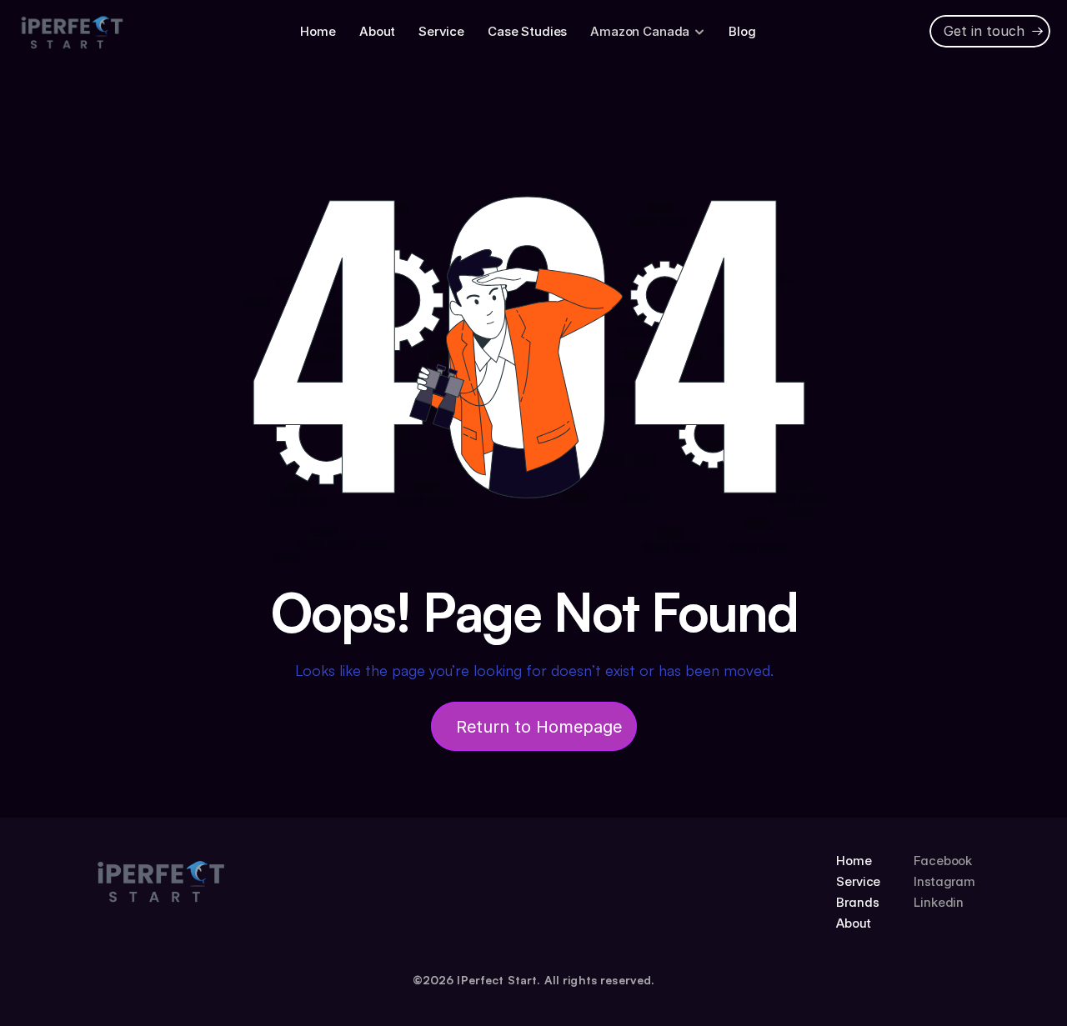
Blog (742, 31)
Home (317, 31)
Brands (857, 902)
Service (441, 31)
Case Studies (527, 31)
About (377, 31)
